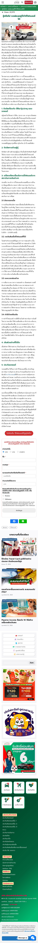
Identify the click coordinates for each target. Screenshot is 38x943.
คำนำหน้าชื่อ (6, 449)
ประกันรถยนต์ (10, 374)
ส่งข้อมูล (19, 510)
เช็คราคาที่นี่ (28, 2)
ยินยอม (7, 496)
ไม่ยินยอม (8, 499)
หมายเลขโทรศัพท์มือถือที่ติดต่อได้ (14, 473)
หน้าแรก (3, 6)
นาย (6, 452)
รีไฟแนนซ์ (13, 527)
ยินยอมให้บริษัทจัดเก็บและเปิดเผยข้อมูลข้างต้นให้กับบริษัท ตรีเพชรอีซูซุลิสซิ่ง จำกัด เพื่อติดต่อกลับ (17, 491)
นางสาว (22, 452)
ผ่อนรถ (5, 527)
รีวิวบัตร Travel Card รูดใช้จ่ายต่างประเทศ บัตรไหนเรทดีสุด (16, 560)
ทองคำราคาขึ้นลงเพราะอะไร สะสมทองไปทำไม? (18, 590)
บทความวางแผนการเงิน (28, 6)
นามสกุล (5, 465)
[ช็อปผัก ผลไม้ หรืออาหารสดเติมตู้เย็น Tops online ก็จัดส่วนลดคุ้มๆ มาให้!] (19, 700)
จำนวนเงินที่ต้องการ (9, 481)
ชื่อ (4, 457)
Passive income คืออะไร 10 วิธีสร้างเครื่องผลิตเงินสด (17, 621)
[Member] (35, 2)
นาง (13, 452)
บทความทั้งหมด (13, 6)
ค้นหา (32, 663)
